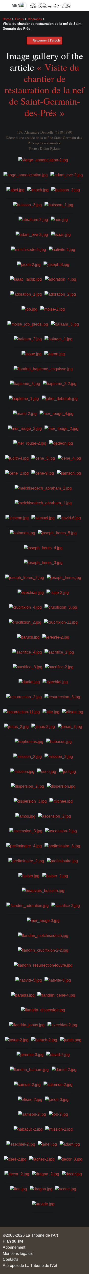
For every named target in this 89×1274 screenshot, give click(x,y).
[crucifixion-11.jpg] (61, 622)
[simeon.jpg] (17, 517)
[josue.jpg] (32, 353)
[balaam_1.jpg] (58, 338)
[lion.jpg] (18, 1188)
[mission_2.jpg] (27, 756)
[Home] (44, 5)
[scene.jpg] (65, 1188)
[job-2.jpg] (58, 1114)
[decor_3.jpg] (70, 1158)
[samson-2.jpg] (32, 1114)
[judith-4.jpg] (17, 458)
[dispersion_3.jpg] (30, 801)
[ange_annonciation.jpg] (25, 174)
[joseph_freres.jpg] (64, 577)
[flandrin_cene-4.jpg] (56, 994)
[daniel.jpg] (29, 681)
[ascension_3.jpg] (25, 830)
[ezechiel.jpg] (55, 681)
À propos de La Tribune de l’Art (30, 1265)
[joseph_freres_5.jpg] (57, 532)
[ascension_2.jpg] (54, 815)
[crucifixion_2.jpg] (25, 622)
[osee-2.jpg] (15, 1158)
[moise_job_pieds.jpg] (27, 323)
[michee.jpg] (61, 801)
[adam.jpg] (70, 1144)
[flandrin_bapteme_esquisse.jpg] (43, 368)
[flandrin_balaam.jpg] (29, 1069)
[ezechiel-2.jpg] (20, 1144)
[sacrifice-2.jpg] (59, 666)
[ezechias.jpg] (31, 592)
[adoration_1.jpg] (26, 294)
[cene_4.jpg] (69, 458)
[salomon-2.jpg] (58, 1084)
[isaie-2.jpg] (57, 592)
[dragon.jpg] (41, 1188)
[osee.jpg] (46, 771)
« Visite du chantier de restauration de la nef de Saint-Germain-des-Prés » (44, 90)
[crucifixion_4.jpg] (25, 607)
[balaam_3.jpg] (65, 323)
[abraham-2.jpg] (33, 219)
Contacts (10, 1259)
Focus (19, 19)
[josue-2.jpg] (16, 1039)
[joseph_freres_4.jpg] (43, 547)
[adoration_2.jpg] (60, 294)
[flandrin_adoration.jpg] (27, 905)
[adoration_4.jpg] (60, 279)
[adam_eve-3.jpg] (32, 234)
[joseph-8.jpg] (56, 264)
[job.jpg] (29, 308)
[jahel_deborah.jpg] (60, 398)
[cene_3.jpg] (43, 458)
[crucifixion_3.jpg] (60, 607)
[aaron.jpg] (54, 353)
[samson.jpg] (69, 473)
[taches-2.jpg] (42, 1158)
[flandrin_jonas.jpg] (26, 1024)
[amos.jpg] (25, 815)
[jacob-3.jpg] (56, 1099)
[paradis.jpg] (23, 994)
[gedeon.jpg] (61, 443)
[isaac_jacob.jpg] (26, 279)
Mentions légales (18, 1253)
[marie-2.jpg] (25, 413)
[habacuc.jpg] (59, 741)
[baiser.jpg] (28, 875)
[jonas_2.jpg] (16, 726)
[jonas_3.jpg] (70, 726)
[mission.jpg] (22, 771)
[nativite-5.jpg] (28, 979)
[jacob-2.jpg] (29, 264)
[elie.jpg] (51, 711)
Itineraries (35, 19)
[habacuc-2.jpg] (28, 1129)
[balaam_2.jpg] (28, 338)
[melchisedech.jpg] (28, 249)
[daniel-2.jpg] (64, 1069)
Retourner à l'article (47, 40)
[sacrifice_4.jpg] (27, 651)
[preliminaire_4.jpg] (24, 845)
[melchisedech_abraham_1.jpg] (43, 502)
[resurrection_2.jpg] (24, 696)
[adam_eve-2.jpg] (66, 174)
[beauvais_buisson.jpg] (43, 890)
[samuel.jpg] (43, 517)
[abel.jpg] (15, 189)
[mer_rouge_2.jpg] (61, 428)
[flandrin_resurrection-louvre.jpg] (43, 965)
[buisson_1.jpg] (58, 204)
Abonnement (14, 1247)
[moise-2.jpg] (52, 308)
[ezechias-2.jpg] (62, 1024)
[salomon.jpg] (22, 532)
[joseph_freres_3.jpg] (43, 562)
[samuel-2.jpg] (27, 1084)
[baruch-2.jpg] (44, 1039)
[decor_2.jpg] (16, 1173)
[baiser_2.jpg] (55, 875)
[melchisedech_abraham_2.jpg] (43, 487)
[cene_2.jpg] (17, 473)
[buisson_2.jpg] (65, 189)
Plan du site (13, 1241)
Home (7, 19)
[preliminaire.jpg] (62, 860)
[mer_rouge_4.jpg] (56, 413)
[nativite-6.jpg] (57, 979)
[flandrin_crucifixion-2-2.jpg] (43, 950)
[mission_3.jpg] (58, 756)
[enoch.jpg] (37, 189)
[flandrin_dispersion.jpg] (43, 1009)
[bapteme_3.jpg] (25, 383)
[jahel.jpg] (47, 1144)
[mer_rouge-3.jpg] (43, 920)
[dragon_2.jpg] (45, 1173)
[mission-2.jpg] (59, 1129)
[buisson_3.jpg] (27, 204)
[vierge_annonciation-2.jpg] (43, 159)
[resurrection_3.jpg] (62, 696)
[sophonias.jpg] (29, 741)
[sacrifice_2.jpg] (59, 651)
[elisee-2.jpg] (30, 1099)
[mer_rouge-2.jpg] (29, 443)
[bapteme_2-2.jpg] (59, 383)
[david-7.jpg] (58, 1054)
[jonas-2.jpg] (43, 726)
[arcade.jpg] (43, 1203)
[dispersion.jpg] (61, 786)
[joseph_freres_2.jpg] (24, 577)
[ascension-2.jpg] (61, 830)
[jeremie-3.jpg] (30, 1054)
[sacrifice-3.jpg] (65, 905)
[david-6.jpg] (69, 517)
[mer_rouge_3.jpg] (25, 428)
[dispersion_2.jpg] (27, 786)
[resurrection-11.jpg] (21, 711)
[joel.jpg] (67, 771)
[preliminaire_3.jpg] (62, 845)
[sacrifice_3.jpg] (27, 666)
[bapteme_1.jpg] (24, 398)
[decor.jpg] (72, 1173)
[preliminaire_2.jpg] (26, 860)
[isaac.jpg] (61, 234)
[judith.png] (70, 1039)
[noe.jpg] (59, 219)
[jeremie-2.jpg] (55, 637)
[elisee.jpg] (72, 711)
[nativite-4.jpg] (62, 249)
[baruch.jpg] (28, 637)
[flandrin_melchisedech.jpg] (43, 935)
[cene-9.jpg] (42, 473)
